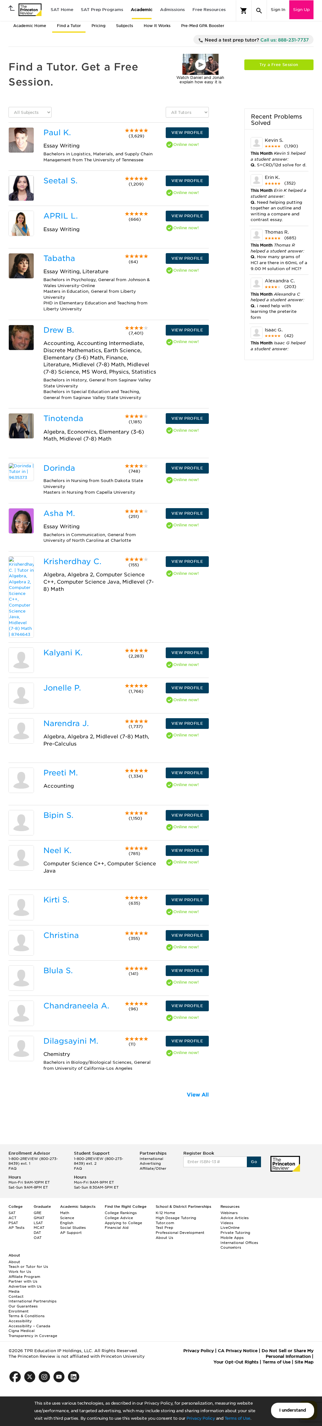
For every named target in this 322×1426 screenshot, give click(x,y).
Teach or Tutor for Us (28, 1266)
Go (254, 1161)
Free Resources (209, 9)
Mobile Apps (232, 1237)
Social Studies (73, 1227)
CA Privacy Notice (238, 1350)
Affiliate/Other (153, 1168)
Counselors (230, 1247)
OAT (38, 1237)
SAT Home (62, 9)
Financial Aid (117, 1227)
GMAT (39, 1218)
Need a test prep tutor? (256, 39)
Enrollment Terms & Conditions (26, 1313)
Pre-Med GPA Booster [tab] (202, 25)
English (66, 1223)
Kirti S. (56, 899)
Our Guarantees (23, 1306)
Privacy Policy (200, 1418)
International (151, 1159)
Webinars (229, 1213)
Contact (16, 1296)
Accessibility (20, 1321)
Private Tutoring (235, 1232)
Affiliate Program (24, 1276)
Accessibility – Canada (29, 1326)
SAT (11, 1213)
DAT (37, 1232)
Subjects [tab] (124, 25)
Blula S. (58, 970)
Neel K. (57, 850)
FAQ (12, 1168)
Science (67, 1218)
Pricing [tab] (98, 25)
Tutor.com (165, 1223)
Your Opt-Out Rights (236, 1362)
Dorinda (59, 468)
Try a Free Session (278, 64)
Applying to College (123, 1223)
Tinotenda (63, 418)
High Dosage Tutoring (176, 1218)
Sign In (278, 9)
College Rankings (121, 1213)
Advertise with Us (25, 1286)
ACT (12, 1218)
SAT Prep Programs (102, 9)
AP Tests (16, 1227)
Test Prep (164, 1227)
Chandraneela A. (76, 1005)
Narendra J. (66, 723)
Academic (142, 9)
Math (64, 1213)
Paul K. (57, 132)
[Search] (259, 10)
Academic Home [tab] (29, 25)
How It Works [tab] (157, 25)
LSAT (38, 1223)
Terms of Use (237, 1418)
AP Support (71, 1232)
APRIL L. (60, 215)
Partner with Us (22, 1281)
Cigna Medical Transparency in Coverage (32, 1333)
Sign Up (301, 9)
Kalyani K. (62, 652)
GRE (38, 1213)
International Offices (239, 1242)
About (14, 1262)
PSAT (13, 1223)
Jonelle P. (62, 687)
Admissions (172, 9)
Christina (61, 935)
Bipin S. (58, 815)
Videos (226, 1223)
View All (198, 1095)
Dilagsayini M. (70, 1041)
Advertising (150, 1163)
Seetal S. (60, 180)
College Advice (119, 1218)
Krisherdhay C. (72, 561)
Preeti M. (60, 772)
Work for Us (19, 1271)
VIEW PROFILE (187, 132)
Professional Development (180, 1232)
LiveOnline (230, 1227)
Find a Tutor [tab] (69, 25)
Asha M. (59, 513)
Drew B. (58, 330)
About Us (164, 1237)
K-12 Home (165, 1213)
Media (13, 1291)
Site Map (304, 1362)
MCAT (39, 1227)
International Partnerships (32, 1301)
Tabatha (59, 258)
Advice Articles (234, 1218)
